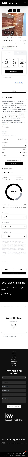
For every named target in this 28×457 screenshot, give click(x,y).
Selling (14, 357)
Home (14, 351)
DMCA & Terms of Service (15, 455)
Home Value (14, 361)
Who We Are (14, 363)
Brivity (13, 453)
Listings (14, 354)
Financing (14, 359)
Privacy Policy (5, 455)
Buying (14, 355)
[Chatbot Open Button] (24, 453)
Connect (14, 365)
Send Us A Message (14, 406)
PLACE (14, 440)
